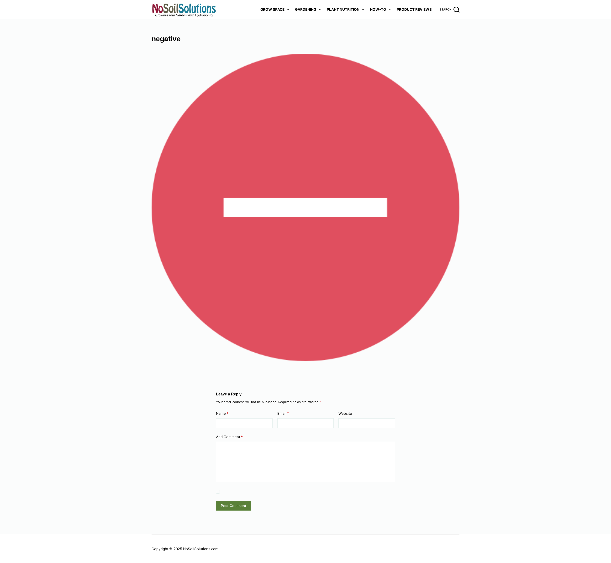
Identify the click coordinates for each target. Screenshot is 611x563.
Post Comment (233, 505)
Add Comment (229, 437)
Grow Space (272, 9)
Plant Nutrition (343, 9)
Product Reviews (414, 9)
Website (345, 413)
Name (222, 413)
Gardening (305, 9)
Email (283, 413)
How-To (378, 9)
